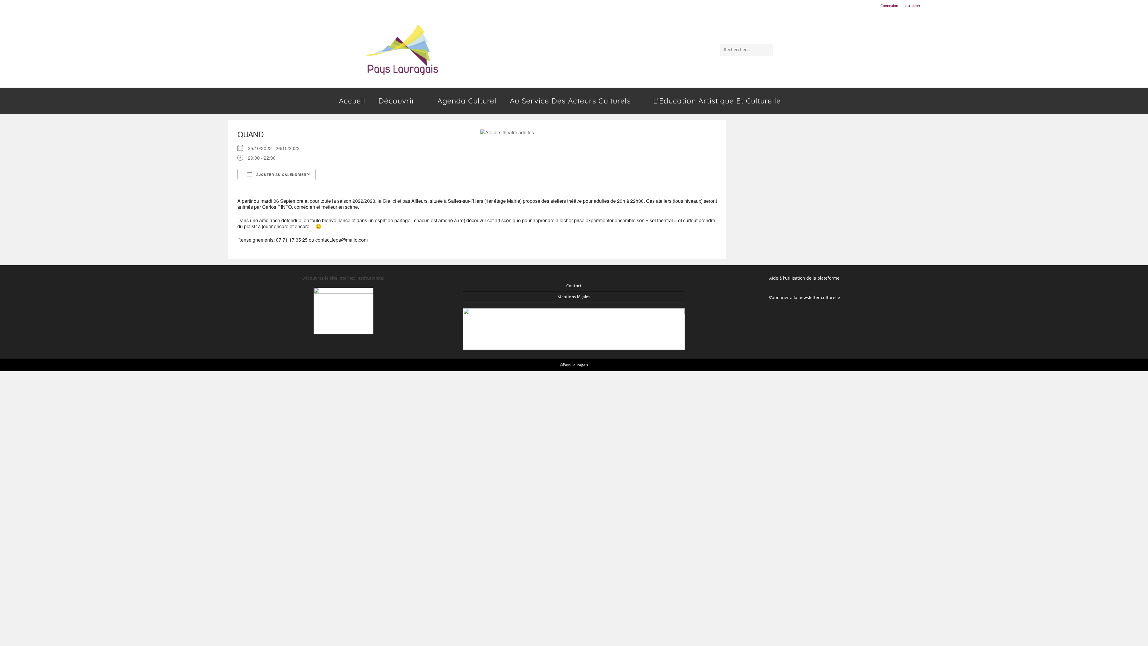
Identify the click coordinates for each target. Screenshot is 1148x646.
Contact (573, 285)
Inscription (911, 5)
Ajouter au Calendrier (280, 174)
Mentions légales (574, 296)
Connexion (889, 5)
